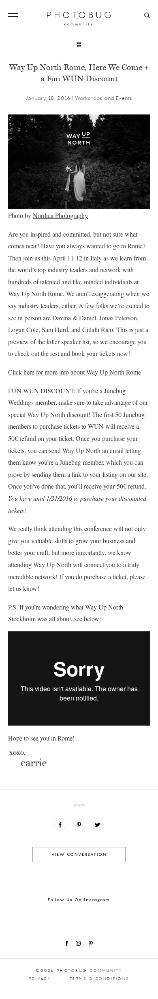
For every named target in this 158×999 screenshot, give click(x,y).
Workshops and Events (103, 98)
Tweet (98, 825)
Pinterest (91, 943)
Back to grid (79, 44)
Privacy (40, 978)
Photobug (79, 18)
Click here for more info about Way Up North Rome (74, 372)
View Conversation (79, 854)
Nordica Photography (60, 215)
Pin (79, 825)
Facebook (60, 825)
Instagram (78, 943)
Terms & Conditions (100, 978)
